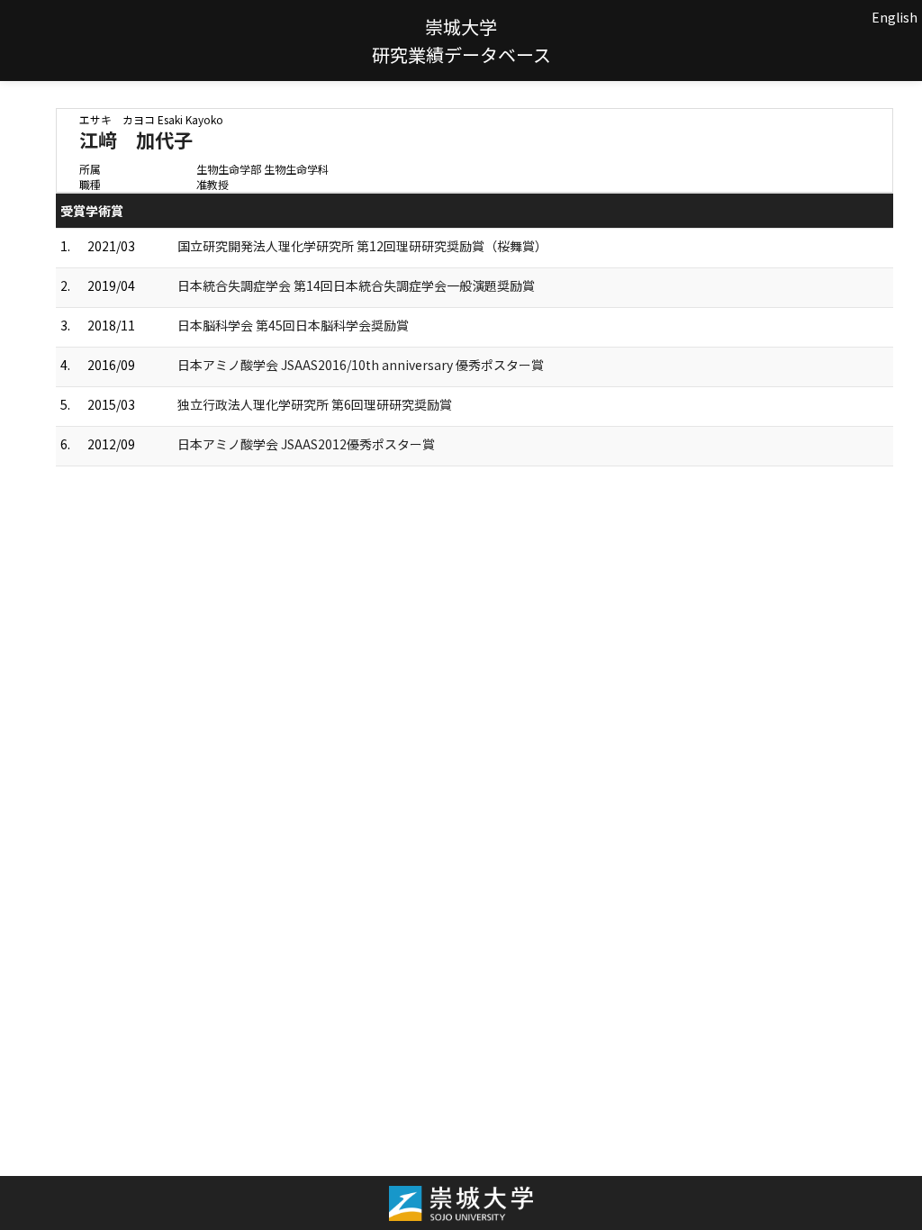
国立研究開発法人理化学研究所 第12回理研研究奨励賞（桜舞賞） (362, 246)
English (894, 17)
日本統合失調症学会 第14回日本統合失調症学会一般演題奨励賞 (356, 285)
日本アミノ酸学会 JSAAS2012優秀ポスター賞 (306, 444)
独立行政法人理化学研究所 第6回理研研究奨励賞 (314, 404)
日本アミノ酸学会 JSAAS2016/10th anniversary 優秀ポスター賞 (360, 365)
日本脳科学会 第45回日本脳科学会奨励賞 (293, 325)
